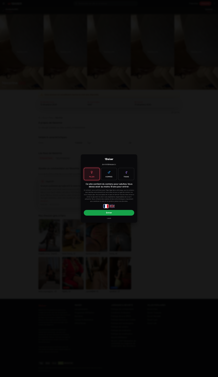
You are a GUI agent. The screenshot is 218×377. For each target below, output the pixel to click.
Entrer (109, 213)
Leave (109, 218)
